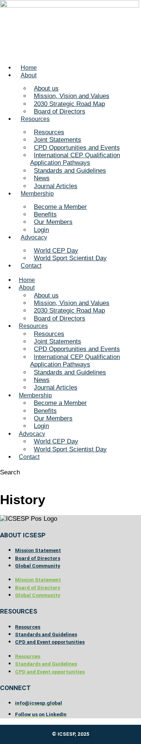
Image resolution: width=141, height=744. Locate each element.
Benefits (45, 214)
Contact (31, 265)
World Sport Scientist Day (70, 258)
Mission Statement (38, 550)
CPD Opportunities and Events (77, 147)
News (42, 178)
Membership (37, 193)
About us (46, 88)
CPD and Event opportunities (50, 642)
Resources (35, 119)
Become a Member (60, 206)
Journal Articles (55, 186)
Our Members (53, 222)
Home (29, 67)
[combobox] (34, 480)
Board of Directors (59, 111)
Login (41, 229)
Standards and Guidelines (70, 170)
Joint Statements (57, 139)
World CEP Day (56, 250)
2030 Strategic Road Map (69, 103)
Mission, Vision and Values (71, 96)
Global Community (37, 566)
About (28, 75)
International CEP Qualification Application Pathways (75, 159)
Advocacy (34, 237)
